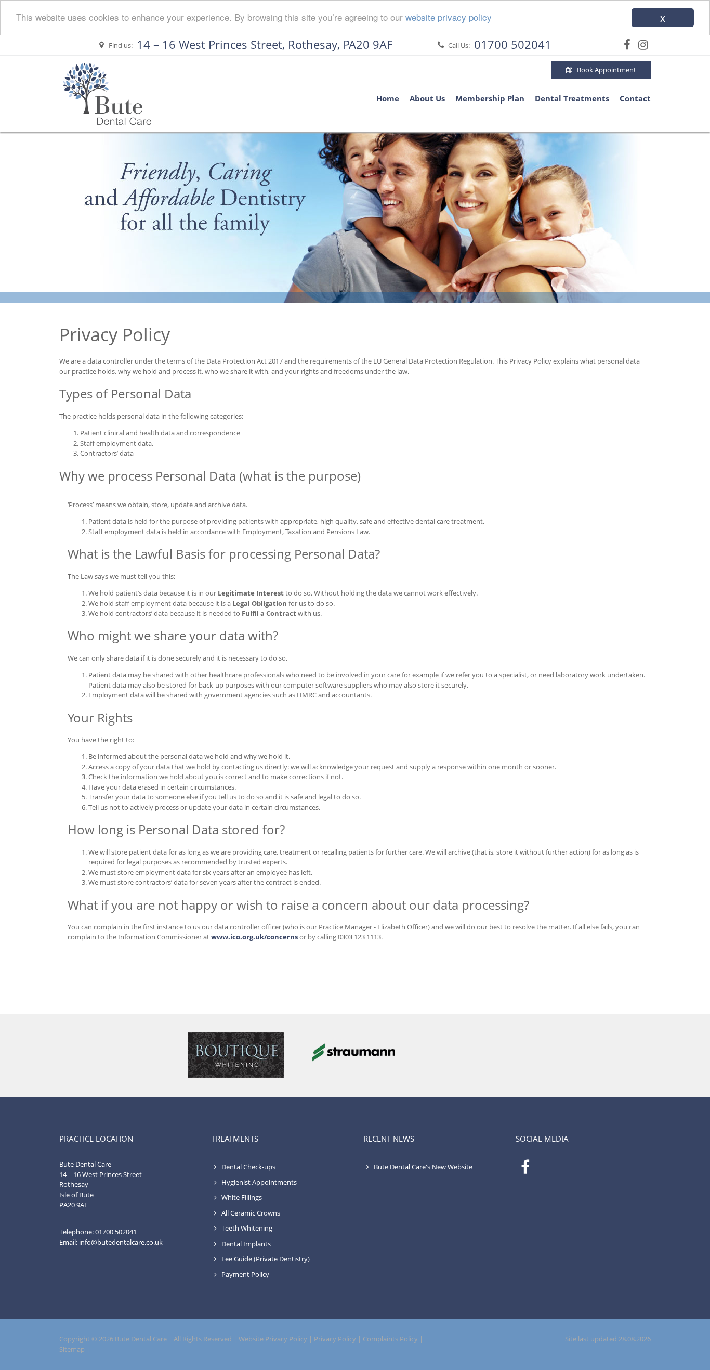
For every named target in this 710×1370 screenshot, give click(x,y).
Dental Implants (245, 1243)
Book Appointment (604, 69)
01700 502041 (512, 44)
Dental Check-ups (247, 1166)
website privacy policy (448, 17)
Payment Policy (244, 1274)
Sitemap (72, 1349)
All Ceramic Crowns (250, 1213)
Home (387, 98)
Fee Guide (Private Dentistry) (265, 1258)
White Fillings (241, 1197)
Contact (635, 98)
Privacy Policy (335, 1338)
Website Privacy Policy (273, 1338)
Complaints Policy (390, 1338)
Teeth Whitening (246, 1228)
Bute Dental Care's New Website (423, 1166)
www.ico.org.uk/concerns (254, 936)
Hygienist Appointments (258, 1182)
